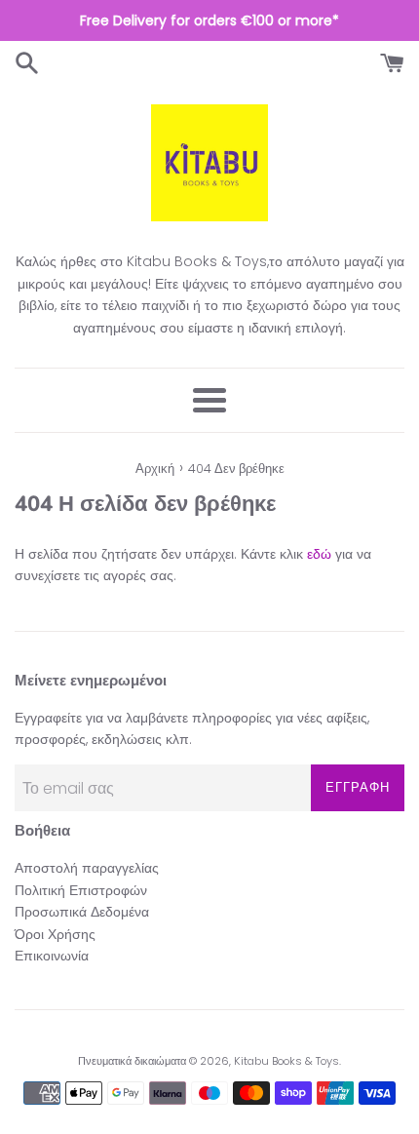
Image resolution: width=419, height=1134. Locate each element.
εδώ (319, 554)
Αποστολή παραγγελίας (87, 868)
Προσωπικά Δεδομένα (82, 911)
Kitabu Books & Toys (286, 1061)
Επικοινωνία (52, 955)
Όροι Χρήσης (55, 934)
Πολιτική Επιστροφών (81, 890)
